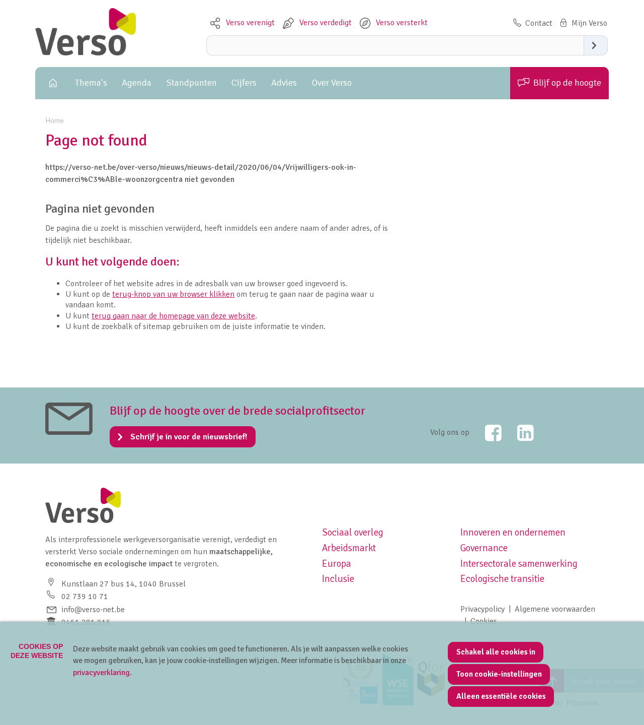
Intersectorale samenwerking (519, 564)
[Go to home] (85, 53)
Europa (336, 564)
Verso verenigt (250, 23)
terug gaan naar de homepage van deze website (173, 316)
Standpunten (192, 82)
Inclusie (338, 579)
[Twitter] (486, 432)
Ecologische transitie (502, 579)
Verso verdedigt (325, 23)
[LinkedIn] (519, 432)
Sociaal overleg (352, 532)
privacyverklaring (101, 673)
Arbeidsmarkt (349, 548)
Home (51, 83)
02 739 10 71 (84, 596)
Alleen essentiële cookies (501, 696)
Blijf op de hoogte (567, 82)
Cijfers (244, 82)
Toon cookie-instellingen (499, 674)
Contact (538, 23)
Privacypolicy (482, 609)
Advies (284, 82)
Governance (484, 548)
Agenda (136, 82)
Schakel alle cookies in (495, 652)
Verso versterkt (402, 23)
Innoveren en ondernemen (513, 532)
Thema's (91, 82)
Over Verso (332, 82)
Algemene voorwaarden (555, 609)
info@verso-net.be (93, 610)
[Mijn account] (582, 23)
